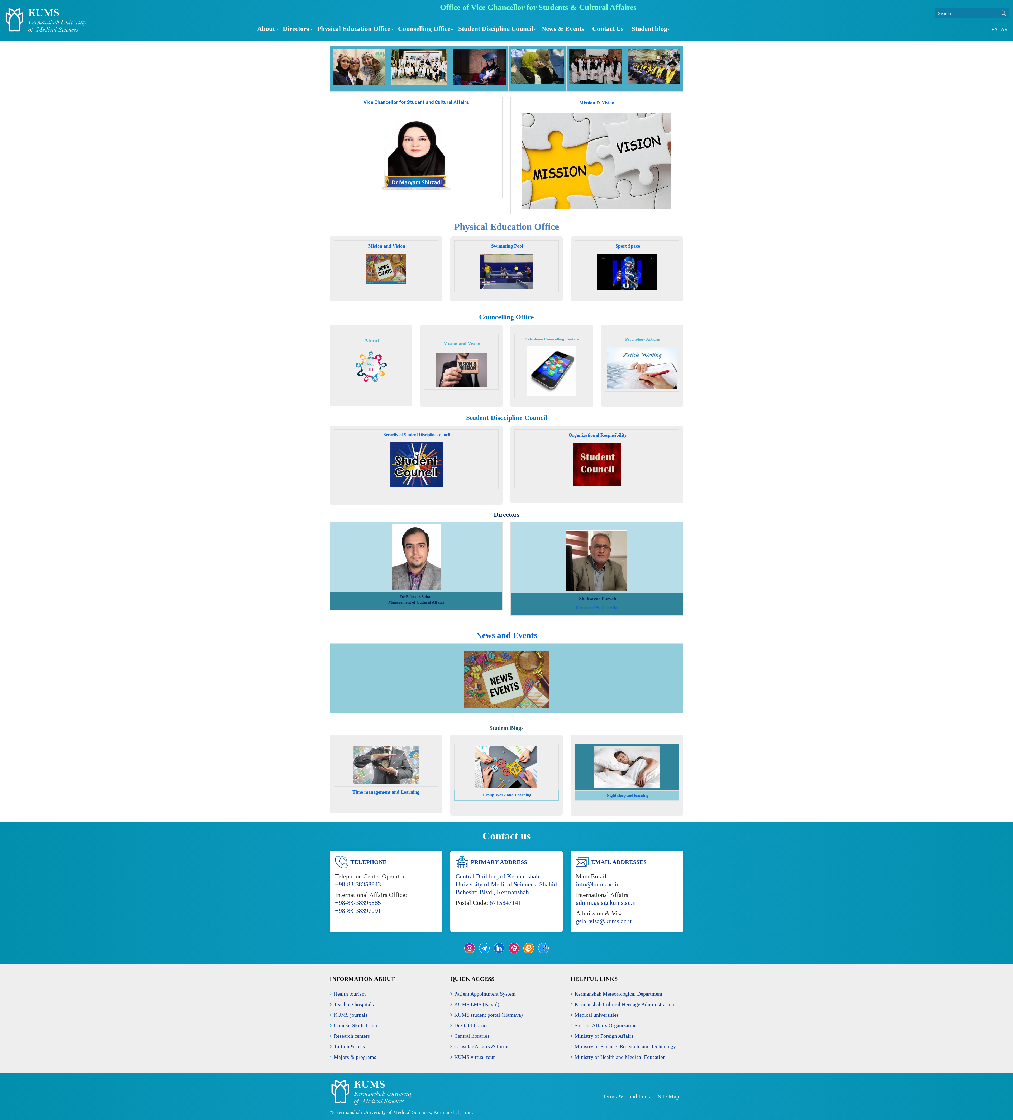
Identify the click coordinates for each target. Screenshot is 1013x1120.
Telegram (484, 948)
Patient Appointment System (485, 994)
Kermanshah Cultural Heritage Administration (624, 1004)
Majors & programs (355, 1057)
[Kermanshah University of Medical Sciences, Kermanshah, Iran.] (126, 20)
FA (994, 29)
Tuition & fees (349, 1046)
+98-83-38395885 (358, 902)
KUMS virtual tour (474, 1057)
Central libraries (471, 1036)
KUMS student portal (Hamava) (488, 1015)
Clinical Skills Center (357, 1025)
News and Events (506, 635)
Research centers (352, 1036)
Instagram (469, 948)
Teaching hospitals (354, 1004)
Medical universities (597, 1015)
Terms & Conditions (626, 1096)
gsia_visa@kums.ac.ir (604, 921)
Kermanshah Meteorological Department (618, 994)
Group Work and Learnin (505, 795)
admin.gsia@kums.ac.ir (606, 902)
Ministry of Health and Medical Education (620, 1057)
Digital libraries (471, 1025)
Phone (543, 948)
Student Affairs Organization (606, 1025)
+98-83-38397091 (358, 910)
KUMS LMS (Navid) (476, 1004)
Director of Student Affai (597, 608)
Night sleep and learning (627, 795)
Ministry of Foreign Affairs (604, 1036)
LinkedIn (499, 948)
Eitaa (528, 948)
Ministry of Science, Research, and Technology (625, 1046)
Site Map (668, 1096)
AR (1004, 29)
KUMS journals (350, 1015)
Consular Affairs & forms (481, 1046)
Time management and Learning (385, 792)
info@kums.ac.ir (597, 884)
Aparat (514, 948)
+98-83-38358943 (358, 884)
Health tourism (350, 994)
